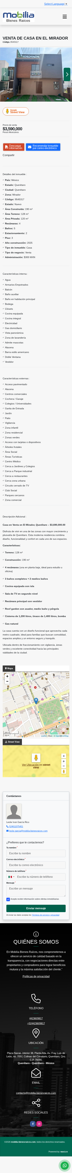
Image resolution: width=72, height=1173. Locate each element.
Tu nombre (12, 847)
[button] (8, 98)
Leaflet (44, 735)
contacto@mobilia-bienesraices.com (36, 1093)
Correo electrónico (15, 859)
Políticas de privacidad (36, 976)
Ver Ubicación (30, 764)
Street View (17, 111)
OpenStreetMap (62, 735)
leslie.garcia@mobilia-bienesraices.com (28, 831)
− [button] (7, 681)
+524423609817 (36, 1023)
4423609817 (36, 1018)
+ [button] (7, 676)
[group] (36, 74)
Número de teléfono (16, 871)
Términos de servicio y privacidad (45, 915)
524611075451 (16, 826)
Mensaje (11, 882)
